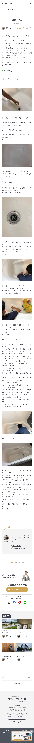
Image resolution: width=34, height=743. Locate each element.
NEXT (30, 677)
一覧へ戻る (17, 683)
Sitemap (16, 722)
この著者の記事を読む (19, 548)
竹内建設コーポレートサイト (8, 732)
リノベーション (5, 730)
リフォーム (15, 730)
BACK (4, 677)
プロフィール (16, 545)
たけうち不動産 (24, 730)
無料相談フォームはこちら (17, 589)
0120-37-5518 (18, 585)
